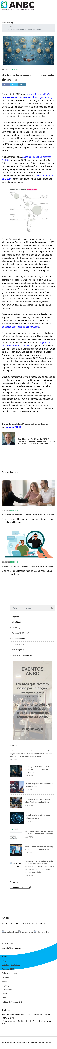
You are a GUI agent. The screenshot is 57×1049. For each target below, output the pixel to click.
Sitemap (49, 1043)
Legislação (16, 644)
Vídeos (5, 981)
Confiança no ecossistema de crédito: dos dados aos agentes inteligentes (38, 769)
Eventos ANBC (18, 633)
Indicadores (17, 639)
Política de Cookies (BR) (12, 1002)
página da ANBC (12, 427)
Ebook (14, 627)
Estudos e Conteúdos (11, 965)
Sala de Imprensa (19, 655)
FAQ (4, 998)
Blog (16, 70)
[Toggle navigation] (53, 6)
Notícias (15, 650)
